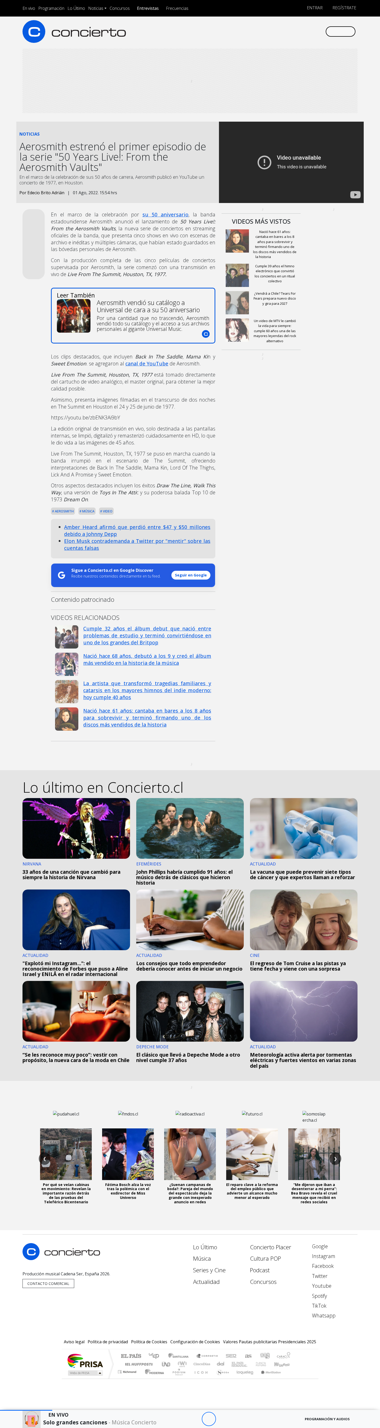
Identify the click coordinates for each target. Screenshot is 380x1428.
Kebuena (284, 1364)
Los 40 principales (155, 1356)
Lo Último (76, 8)
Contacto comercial (48, 1283)
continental (220, 1364)
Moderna (153, 1378)
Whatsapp (323, 1315)
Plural (177, 1378)
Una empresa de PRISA (85, 1360)
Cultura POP (265, 1258)
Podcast (260, 1270)
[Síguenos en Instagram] (270, 31)
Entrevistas (148, 8)
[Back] (180, 1419)
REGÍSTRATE (343, 8)
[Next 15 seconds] (223, 1419)
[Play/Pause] (209, 1419)
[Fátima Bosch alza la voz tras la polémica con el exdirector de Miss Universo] (128, 1154)
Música (87, 511)
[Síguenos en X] (287, 31)
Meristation (268, 1378)
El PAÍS (131, 1356)
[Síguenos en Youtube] (295, 31)
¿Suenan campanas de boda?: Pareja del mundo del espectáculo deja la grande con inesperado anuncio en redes (190, 1193)
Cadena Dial (265, 1364)
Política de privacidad (108, 1342)
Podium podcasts (127, 1370)
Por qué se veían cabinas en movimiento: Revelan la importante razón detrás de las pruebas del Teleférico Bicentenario (66, 1193)
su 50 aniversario (165, 214)
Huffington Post (137, 1364)
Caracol (284, 1356)
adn (264, 1356)
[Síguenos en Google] (261, 31)
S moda (221, 1378)
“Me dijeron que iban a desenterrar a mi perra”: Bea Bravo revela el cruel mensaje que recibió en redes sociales (314, 1193)
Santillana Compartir (207, 1356)
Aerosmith (64, 511)
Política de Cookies (149, 1342)
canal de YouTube (146, 363)
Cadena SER (231, 1356)
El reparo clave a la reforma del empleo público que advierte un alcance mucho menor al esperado (252, 1191)
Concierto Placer (270, 1247)
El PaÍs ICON (200, 1378)
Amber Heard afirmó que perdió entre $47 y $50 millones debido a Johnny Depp (137, 530)
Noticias (95, 8)
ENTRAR (314, 8)
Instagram (323, 1256)
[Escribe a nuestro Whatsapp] (321, 31)
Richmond (127, 1378)
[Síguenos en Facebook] (278, 31)
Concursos (120, 8)
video (107, 511)
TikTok (318, 1305)
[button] (26, 1410)
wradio (181, 1364)
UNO (166, 1364)
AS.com (247, 1356)
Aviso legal (74, 1342)
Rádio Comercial (291, 1378)
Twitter (319, 1276)
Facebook (322, 1265)
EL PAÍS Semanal (235, 1364)
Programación (51, 8)
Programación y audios (327, 1419)
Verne (250, 1364)
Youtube (321, 1285)
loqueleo (243, 1378)
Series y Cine (209, 1270)
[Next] (237, 1419)
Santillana (180, 1356)
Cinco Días (201, 1364)
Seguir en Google (191, 575)
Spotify (319, 1295)
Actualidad (206, 1282)
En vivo (28, 8)
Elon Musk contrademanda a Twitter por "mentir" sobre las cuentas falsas (137, 544)
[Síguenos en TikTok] (312, 31)
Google (319, 1246)
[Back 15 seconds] (194, 1419)
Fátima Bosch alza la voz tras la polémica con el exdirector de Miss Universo (128, 1191)
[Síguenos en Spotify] (304, 31)
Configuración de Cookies (195, 1342)
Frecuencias (177, 8)
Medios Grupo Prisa (84, 1373)
